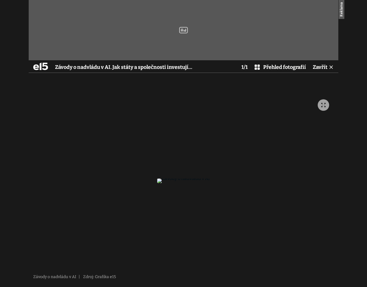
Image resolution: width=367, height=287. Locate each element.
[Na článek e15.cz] (40, 66)
